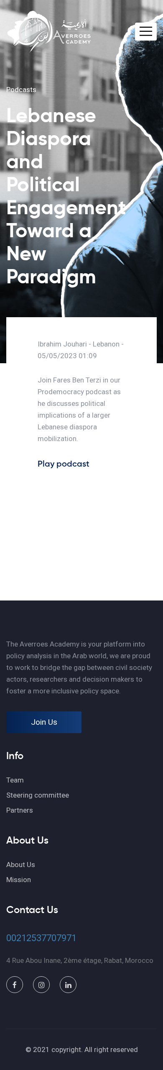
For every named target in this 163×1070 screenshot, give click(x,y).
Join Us (44, 722)
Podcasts (21, 89)
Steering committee (37, 795)
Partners (19, 810)
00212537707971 (41, 938)
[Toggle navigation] (146, 32)
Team (15, 780)
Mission (18, 879)
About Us (20, 864)
